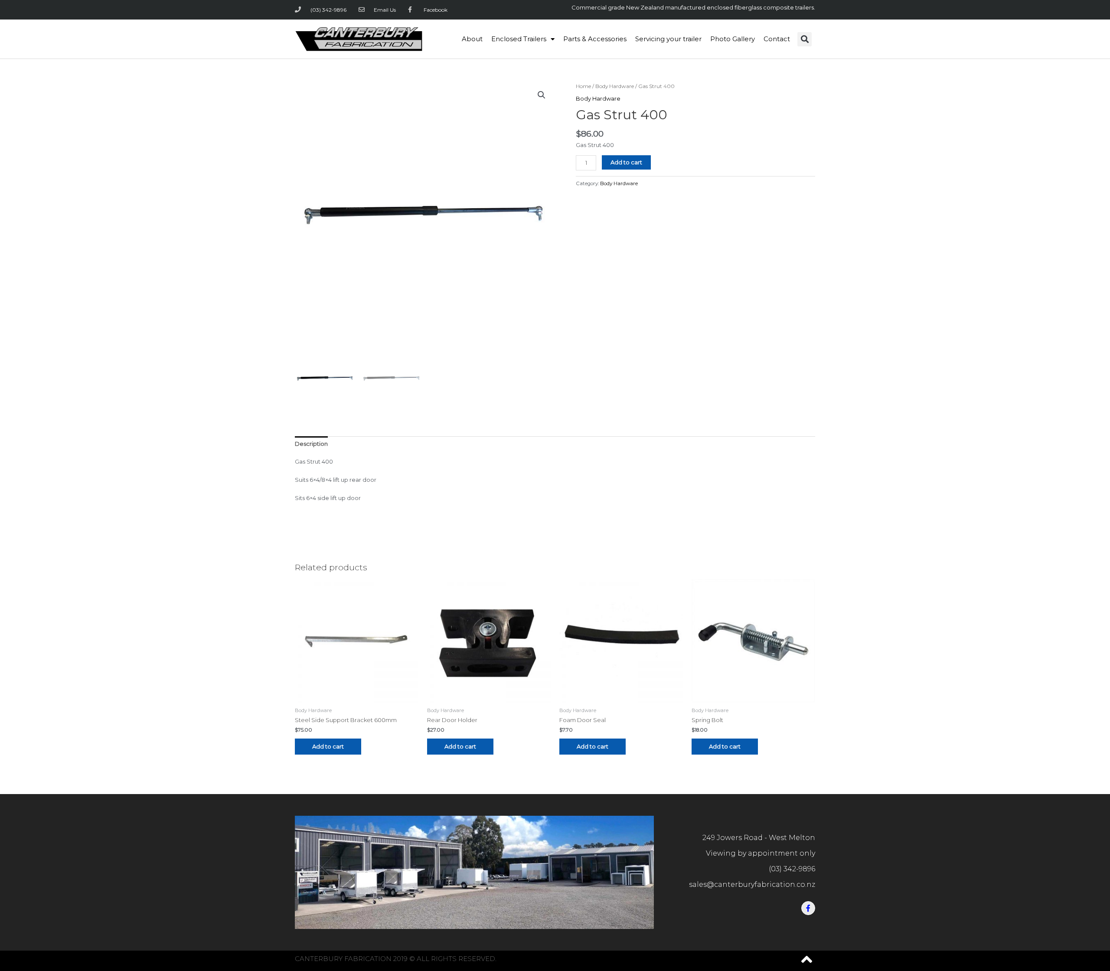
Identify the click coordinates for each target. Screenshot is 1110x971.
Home (583, 86)
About (472, 39)
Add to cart (626, 162)
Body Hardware (614, 86)
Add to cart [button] (328, 746)
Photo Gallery (732, 39)
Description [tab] (311, 443)
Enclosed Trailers (518, 39)
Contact (777, 39)
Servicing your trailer (668, 39)
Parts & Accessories (595, 39)
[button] (804, 39)
